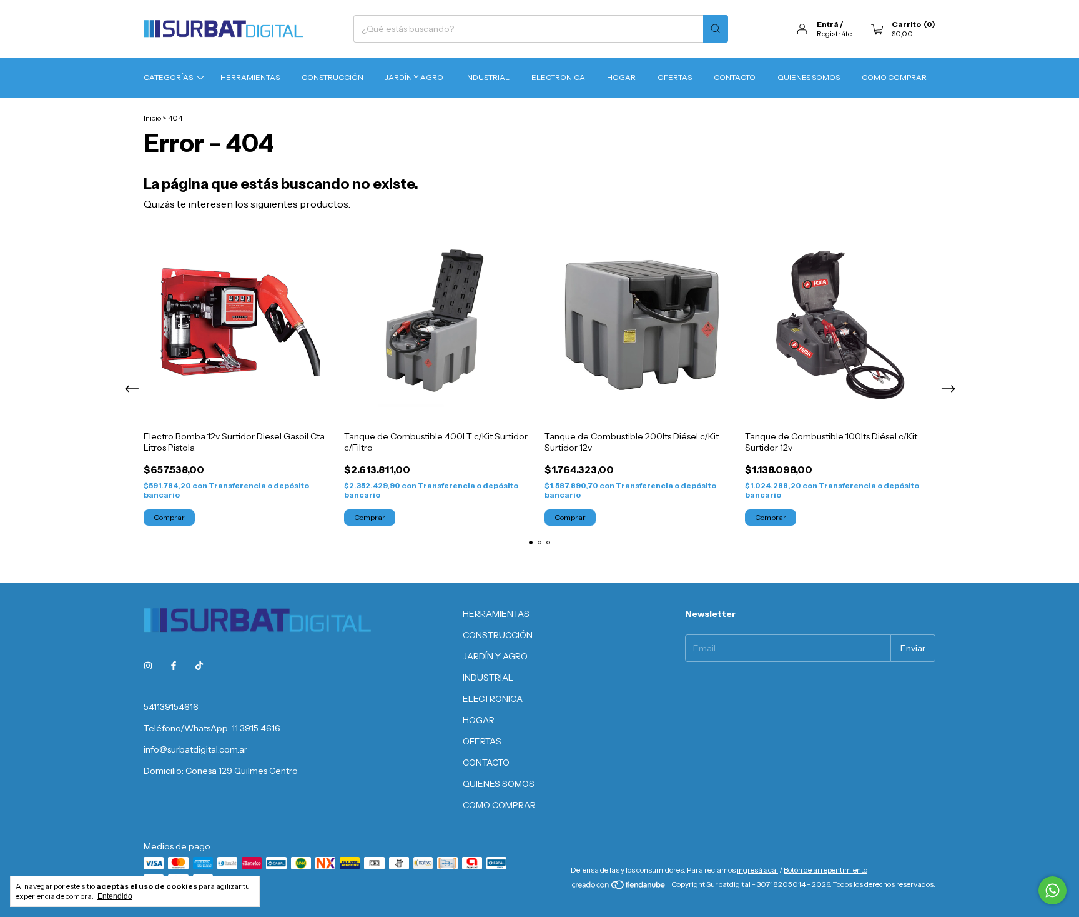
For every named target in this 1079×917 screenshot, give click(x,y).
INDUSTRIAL (487, 77)
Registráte (834, 33)
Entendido (114, 896)
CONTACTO (735, 77)
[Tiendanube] (619, 887)
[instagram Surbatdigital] (148, 665)
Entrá (828, 24)
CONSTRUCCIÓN (332, 77)
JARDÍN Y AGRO (414, 77)
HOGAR (621, 77)
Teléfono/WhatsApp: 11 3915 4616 (212, 728)
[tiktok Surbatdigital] (199, 665)
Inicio (152, 118)
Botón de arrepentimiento (825, 869)
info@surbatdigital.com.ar (195, 749)
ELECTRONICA (558, 77)
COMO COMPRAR (894, 77)
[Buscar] (715, 29)
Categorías (168, 77)
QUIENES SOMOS (808, 77)
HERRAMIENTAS (250, 77)
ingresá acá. (757, 869)
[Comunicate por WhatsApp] (1052, 890)
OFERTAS (675, 77)
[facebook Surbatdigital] (173, 665)
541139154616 (171, 707)
